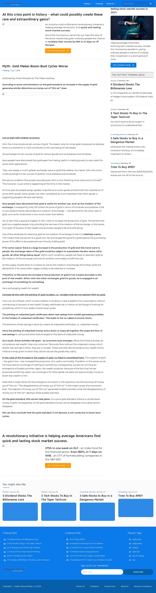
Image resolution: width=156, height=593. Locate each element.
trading (135, 548)
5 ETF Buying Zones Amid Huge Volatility (23, 548)
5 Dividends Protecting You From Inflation (86, 543)
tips (133, 560)
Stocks (114, 81)
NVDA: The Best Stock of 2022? (20, 556)
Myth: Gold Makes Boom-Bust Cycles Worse (35, 66)
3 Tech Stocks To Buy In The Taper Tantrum (24, 543)
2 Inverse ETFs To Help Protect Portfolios (23, 552)
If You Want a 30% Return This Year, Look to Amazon (28, 560)
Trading (5, 71)
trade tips (136, 552)
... (113, 100)
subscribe (138, 572)
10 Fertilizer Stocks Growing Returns (84, 552)
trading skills (137, 543)
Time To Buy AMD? (123, 167)
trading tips (136, 539)
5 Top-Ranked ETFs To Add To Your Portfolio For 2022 (91, 560)
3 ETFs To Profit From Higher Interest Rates (87, 556)
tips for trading (138, 556)
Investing (115, 134)
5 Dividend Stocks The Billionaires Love (22, 539)
